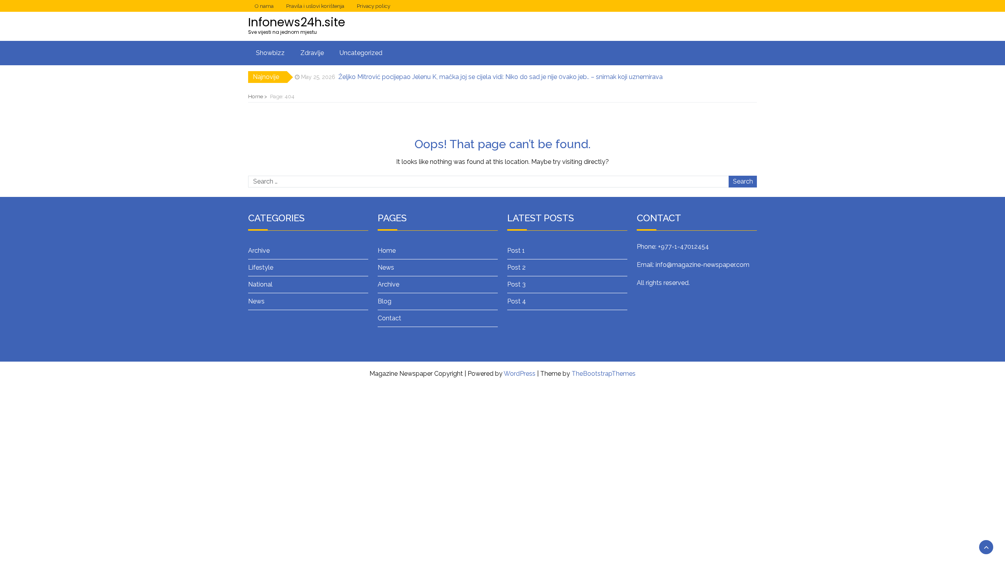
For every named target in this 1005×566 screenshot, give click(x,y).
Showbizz (270, 53)
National (260, 284)
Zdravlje (312, 53)
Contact (389, 318)
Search (743, 181)
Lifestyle (260, 267)
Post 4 (516, 301)
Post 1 (516, 250)
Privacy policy (373, 6)
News (256, 301)
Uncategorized (361, 53)
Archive (259, 250)
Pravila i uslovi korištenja (315, 6)
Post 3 (516, 284)
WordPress (519, 373)
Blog (384, 301)
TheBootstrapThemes (604, 373)
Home (387, 250)
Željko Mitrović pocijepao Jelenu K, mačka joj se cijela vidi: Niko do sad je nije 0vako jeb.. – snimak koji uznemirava (500, 77)
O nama (264, 6)
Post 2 (516, 267)
